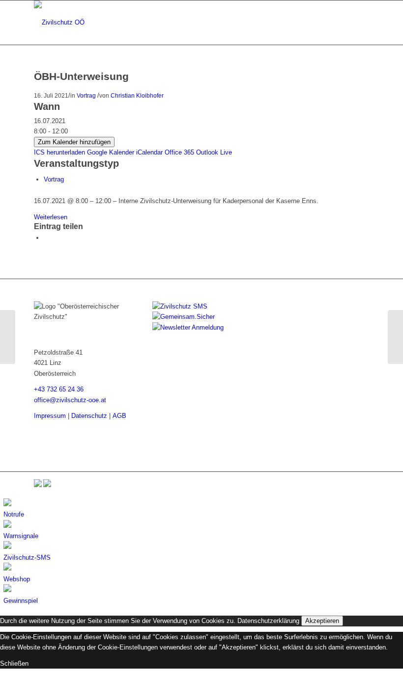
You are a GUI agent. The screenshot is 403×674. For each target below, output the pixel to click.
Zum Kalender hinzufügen (74, 142)
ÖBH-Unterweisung (81, 76)
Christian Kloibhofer (137, 95)
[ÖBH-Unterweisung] (7, 337)
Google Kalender (110, 152)
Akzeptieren (322, 620)
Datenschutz (89, 415)
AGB (119, 415)
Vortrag (86, 95)
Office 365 (179, 152)
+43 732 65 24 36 (59, 389)
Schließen (14, 663)
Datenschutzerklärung (268, 620)
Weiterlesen (50, 217)
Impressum (50, 415)
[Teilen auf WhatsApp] (46, 237)
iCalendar (149, 152)
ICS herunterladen (59, 152)
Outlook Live (214, 152)
